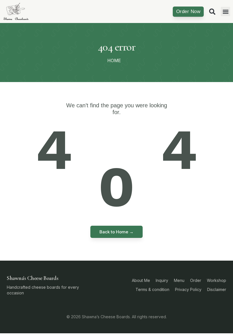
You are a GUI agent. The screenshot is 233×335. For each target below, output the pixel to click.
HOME (114, 60)
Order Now (188, 11)
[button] (225, 11)
